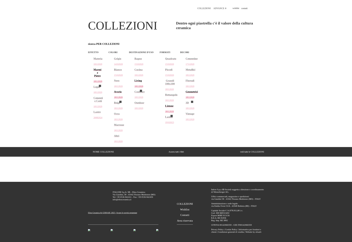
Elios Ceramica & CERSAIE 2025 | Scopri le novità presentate (112, 213)
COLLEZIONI (204, 8)
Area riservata (185, 220)
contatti (244, 8)
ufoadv (258, 232)
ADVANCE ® (219, 8)
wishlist (236, 8)
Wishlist (184, 209)
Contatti (184, 214)
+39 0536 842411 (124, 197)
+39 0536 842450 (145, 197)
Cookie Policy (231, 229)
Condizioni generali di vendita (231, 232)
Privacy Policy (217, 229)
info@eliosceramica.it (122, 199)
